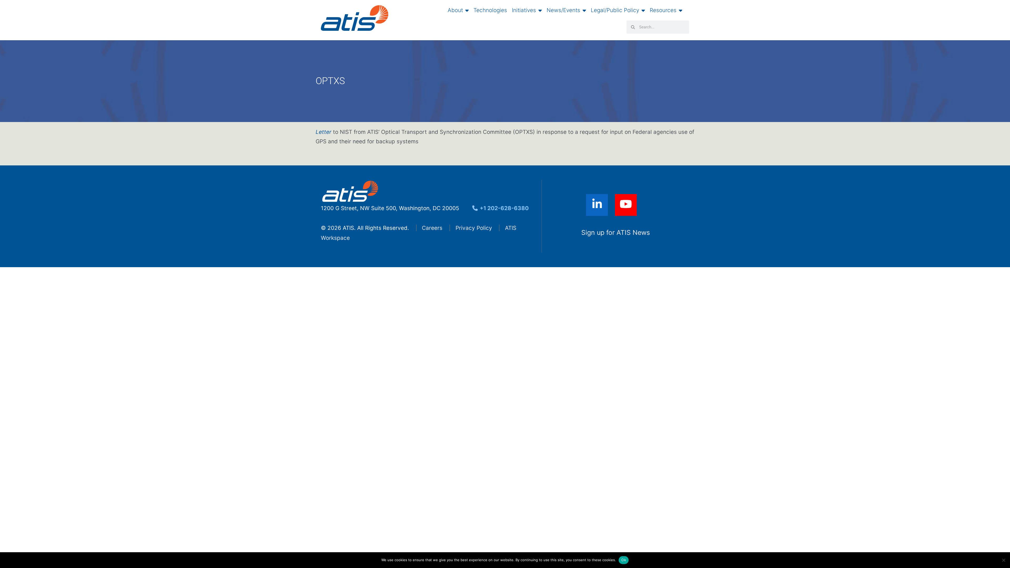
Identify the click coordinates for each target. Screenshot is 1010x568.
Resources (663, 10)
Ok (623, 560)
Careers (432, 228)
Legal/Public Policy (615, 10)
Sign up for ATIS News (615, 232)
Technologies (490, 10)
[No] (1003, 560)
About (455, 10)
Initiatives (524, 10)
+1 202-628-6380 (503, 208)
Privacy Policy (474, 228)
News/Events (563, 10)
